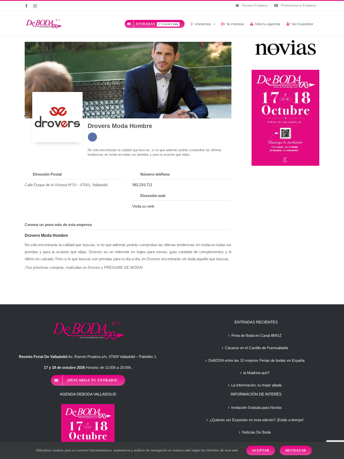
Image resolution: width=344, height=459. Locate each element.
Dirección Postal (47, 174)
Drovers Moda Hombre (120, 125)
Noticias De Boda (256, 432)
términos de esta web (222, 450)
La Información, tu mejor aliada (256, 385)
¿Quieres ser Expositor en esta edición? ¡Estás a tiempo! (256, 420)
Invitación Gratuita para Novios (256, 407)
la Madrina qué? (256, 373)
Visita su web (143, 206)
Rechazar (296, 450)
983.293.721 (142, 185)
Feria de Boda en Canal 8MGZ (256, 335)
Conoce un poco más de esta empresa (58, 224)
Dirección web (152, 195)
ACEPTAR (260, 450)
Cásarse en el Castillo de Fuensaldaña (256, 348)
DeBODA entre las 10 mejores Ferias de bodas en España (256, 360)
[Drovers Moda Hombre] (57, 117)
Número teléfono (155, 174)
